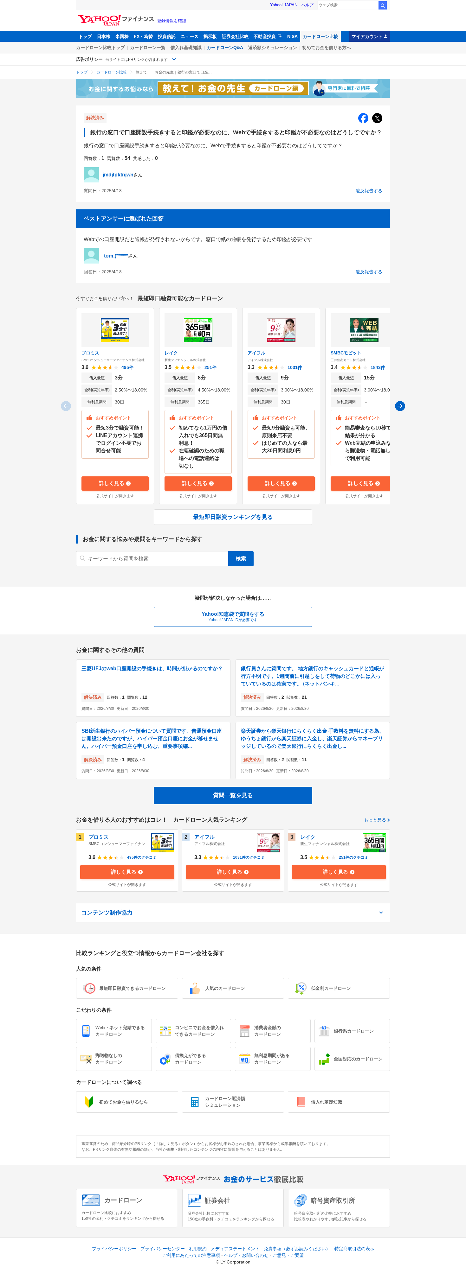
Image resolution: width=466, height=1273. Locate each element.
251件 (210, 367)
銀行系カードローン (354, 1031)
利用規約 (198, 1248)
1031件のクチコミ (249, 857)
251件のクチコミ (353, 857)
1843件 (378, 367)
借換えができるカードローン (190, 1059)
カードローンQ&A (225, 47)
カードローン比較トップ (100, 47)
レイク (171, 352)
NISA (292, 36)
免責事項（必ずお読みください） (297, 1248)
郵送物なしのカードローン (108, 1059)
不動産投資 (265, 36)
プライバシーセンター (162, 1248)
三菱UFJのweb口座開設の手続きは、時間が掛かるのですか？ (152, 668)
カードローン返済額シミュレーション (225, 1102)
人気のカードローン (225, 988)
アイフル (256, 352)
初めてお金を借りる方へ (326, 47)
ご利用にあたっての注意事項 (191, 1255)
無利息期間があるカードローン (272, 1059)
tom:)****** (116, 255)
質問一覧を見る (233, 795)
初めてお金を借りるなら (123, 1101)
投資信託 (167, 36)
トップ (85, 36)
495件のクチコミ (142, 857)
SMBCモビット (346, 352)
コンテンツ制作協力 (107, 912)
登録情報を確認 (171, 20)
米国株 (122, 36)
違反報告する (369, 190)
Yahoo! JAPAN (283, 5)
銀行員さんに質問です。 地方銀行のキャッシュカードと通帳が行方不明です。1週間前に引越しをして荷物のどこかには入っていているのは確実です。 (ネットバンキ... (312, 676)
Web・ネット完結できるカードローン (120, 1031)
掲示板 (210, 36)
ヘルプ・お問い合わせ (246, 1255)
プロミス (90, 352)
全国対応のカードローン (358, 1058)
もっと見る (375, 819)
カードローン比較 (320, 36)
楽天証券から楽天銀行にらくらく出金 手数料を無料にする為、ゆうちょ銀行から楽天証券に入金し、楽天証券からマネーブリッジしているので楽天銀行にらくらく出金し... (312, 738)
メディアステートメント (235, 1248)
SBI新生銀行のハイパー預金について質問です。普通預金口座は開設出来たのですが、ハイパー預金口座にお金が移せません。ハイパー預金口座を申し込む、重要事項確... (151, 738)
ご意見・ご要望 (288, 1255)
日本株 (103, 36)
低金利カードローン (331, 988)
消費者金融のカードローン (267, 1031)
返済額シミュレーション (272, 47)
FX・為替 (143, 36)
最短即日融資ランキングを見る (233, 517)
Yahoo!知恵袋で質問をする (233, 616)
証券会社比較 (235, 36)
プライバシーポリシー (114, 1248)
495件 (127, 367)
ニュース (189, 36)
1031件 (295, 367)
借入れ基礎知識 (186, 47)
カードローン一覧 (147, 47)
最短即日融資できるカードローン (132, 988)
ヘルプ (307, 5)
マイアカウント (367, 36)
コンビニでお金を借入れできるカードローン (199, 1031)
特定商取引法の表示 (354, 1248)
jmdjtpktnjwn (118, 174)
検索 (383, 5)
